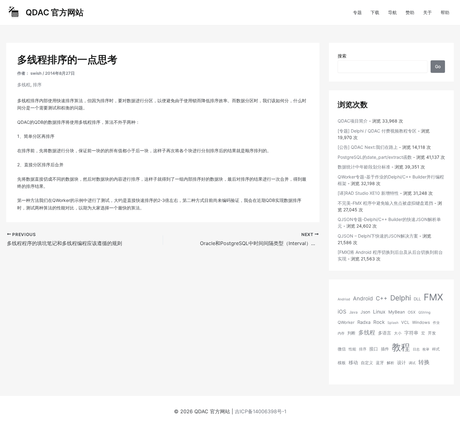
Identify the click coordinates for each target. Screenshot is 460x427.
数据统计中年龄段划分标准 (364, 166)
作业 (436, 323)
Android (363, 298)
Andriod (344, 299)
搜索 (342, 55)
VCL (405, 322)
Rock (379, 322)
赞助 (410, 12)
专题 (357, 12)
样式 (436, 349)
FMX (433, 297)
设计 (401, 362)
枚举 (425, 349)
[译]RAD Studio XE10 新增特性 (368, 193)
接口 (373, 348)
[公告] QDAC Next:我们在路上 (368, 147)
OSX (412, 312)
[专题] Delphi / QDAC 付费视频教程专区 (377, 130)
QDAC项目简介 (353, 120)
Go (438, 66)
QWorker (346, 322)
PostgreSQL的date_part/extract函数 (375, 157)
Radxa (364, 322)
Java (353, 312)
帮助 (445, 12)
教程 (401, 347)
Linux (379, 312)
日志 (416, 349)
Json (365, 311)
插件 (385, 348)
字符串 (411, 333)
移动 (353, 362)
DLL (417, 298)
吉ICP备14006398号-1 (260, 411)
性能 (352, 349)
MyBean (396, 311)
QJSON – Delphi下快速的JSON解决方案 (378, 236)
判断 (351, 332)
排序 (37, 84)
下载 (375, 12)
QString (424, 312)
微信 (342, 348)
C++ (381, 298)
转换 (424, 362)
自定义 (367, 362)
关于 (427, 12)
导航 (392, 12)
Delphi (400, 298)
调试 (412, 363)
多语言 (384, 332)
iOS (342, 312)
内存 (341, 333)
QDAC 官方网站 (55, 12)
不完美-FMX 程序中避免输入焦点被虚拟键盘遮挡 (385, 203)
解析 (390, 362)
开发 (432, 332)
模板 (342, 362)
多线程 (23, 84)
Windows (421, 322)
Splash (392, 323)
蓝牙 (380, 362)
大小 (397, 333)
